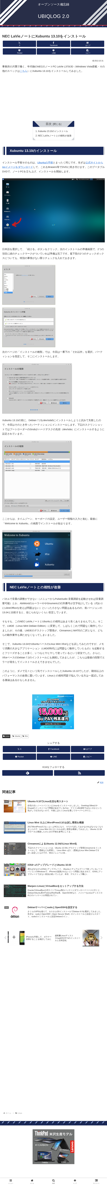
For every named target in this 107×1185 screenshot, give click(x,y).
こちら (23, 71)
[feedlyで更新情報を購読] (27, 773)
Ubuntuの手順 (45, 162)
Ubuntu (17, 736)
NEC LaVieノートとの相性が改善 (54, 135)
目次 (49, 123)
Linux (7, 736)
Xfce (26, 736)
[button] (87, 51)
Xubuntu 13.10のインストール (53, 131)
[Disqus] (53, 991)
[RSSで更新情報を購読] (79, 773)
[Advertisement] (53, 95)
